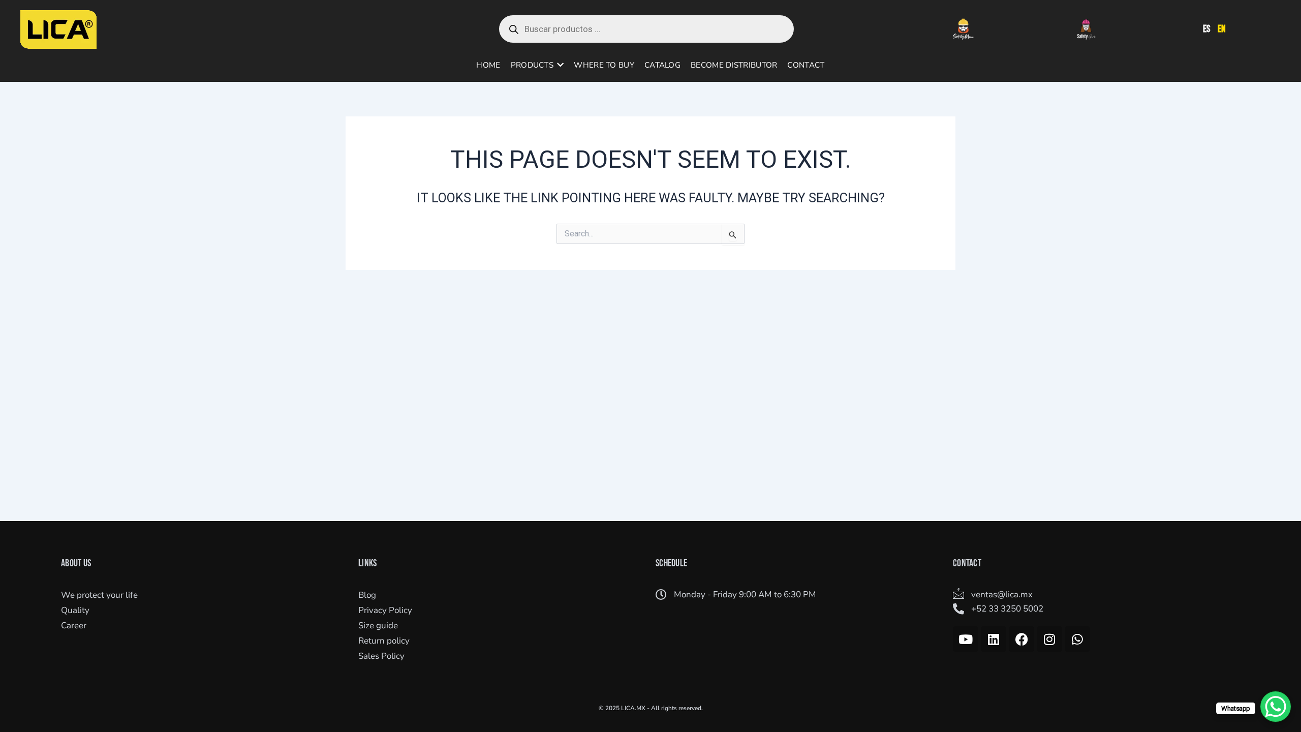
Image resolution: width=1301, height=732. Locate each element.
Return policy (384, 641)
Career (73, 625)
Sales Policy (381, 656)
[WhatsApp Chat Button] (1275, 706)
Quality (75, 610)
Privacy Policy (385, 610)
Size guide (378, 625)
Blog (367, 595)
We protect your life (99, 595)
